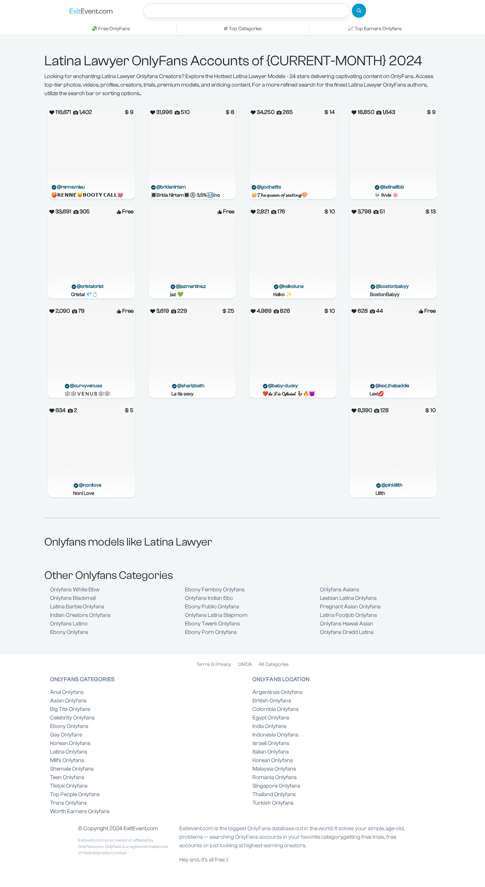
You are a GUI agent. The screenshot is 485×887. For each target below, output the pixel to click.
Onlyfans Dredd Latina (347, 632)
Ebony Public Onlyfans (212, 606)
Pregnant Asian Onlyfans (350, 606)
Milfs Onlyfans (67, 760)
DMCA (245, 664)
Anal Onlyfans (67, 692)
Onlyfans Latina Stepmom (216, 615)
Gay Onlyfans (66, 735)
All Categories (274, 664)
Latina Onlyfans (68, 752)
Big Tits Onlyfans (70, 709)
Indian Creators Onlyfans (80, 615)
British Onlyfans (271, 700)
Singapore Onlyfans (276, 786)
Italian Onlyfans (270, 752)
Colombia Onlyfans (275, 709)
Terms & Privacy (213, 664)
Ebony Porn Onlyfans (211, 632)
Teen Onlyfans (67, 777)
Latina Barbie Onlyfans (77, 606)
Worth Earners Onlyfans (80, 811)
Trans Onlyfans (68, 803)
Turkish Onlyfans (273, 803)
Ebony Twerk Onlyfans (212, 623)
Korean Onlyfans (70, 743)
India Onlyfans (269, 726)
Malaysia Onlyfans (274, 769)
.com (91, 11)
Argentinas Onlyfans (277, 692)
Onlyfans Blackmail (73, 598)
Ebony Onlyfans (69, 632)
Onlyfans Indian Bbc (209, 598)
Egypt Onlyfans (270, 717)
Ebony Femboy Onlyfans (215, 589)
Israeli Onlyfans (270, 743)
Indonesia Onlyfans (275, 735)
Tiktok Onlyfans (69, 786)
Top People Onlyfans (75, 794)
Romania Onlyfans (274, 777)
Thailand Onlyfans (274, 794)
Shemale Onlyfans (72, 769)
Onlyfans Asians (339, 589)
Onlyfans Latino (69, 623)
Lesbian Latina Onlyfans (348, 598)
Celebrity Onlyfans (72, 717)
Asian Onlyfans (68, 700)
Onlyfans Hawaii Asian (346, 623)
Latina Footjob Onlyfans (348, 615)
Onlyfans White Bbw (74, 589)
